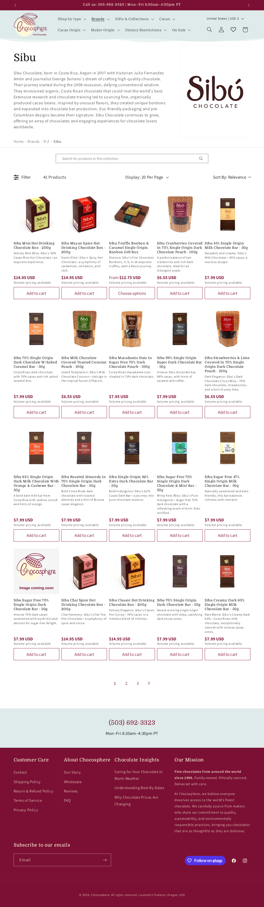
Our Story (72, 772)
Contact (20, 772)
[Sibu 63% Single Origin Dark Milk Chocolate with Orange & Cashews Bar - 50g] (36, 448)
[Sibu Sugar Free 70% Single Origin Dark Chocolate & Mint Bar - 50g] (180, 448)
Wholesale (72, 781)
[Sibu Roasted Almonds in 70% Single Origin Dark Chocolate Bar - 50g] (84, 448)
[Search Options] (202, 158)
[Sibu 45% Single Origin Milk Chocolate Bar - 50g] (227, 214)
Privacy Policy (26, 809)
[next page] (149, 683)
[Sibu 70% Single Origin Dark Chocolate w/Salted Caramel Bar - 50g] (36, 329)
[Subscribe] (105, 860)
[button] (71, 19)
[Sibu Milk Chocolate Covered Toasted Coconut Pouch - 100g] (84, 329)
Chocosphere (100, 895)
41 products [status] (54, 177)
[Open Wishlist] (233, 30)
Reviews (71, 791)
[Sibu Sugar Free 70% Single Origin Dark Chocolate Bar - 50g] (36, 571)
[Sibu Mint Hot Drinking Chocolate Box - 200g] (36, 214)
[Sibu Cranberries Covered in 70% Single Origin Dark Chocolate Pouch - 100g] (180, 214)
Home (19, 141)
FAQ (67, 800)
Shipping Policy (27, 781)
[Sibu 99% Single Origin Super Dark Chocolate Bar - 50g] (180, 329)
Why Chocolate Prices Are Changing (136, 800)
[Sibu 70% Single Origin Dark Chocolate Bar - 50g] (180, 571)
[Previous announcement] (15, 5)
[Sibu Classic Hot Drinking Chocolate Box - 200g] (132, 571)
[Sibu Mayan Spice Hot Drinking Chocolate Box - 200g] (84, 214)
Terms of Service (28, 800)
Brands (34, 141)
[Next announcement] (248, 5)
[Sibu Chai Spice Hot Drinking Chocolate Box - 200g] (84, 571)
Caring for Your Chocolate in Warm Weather (138, 775)
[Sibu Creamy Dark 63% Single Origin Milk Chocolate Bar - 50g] (227, 571)
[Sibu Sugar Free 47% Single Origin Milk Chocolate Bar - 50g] (227, 448)
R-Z (47, 141)
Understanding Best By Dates (139, 787)
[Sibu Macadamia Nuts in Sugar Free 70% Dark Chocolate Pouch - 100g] (132, 329)
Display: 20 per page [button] (144, 177)
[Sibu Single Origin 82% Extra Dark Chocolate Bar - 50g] (132, 448)
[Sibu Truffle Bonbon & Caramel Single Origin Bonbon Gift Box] (132, 214)
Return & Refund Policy (33, 791)
